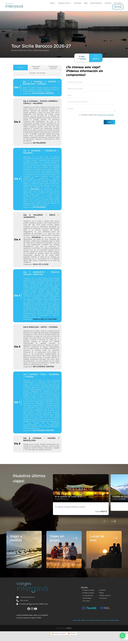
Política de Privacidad (88, 620)
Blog (101, 593)
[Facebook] (29, 609)
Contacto (103, 598)
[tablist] (37, 259)
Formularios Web (113, 620)
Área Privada (118, 7)
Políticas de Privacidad (105, 115)
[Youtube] (35, 609)
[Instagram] (32, 609)
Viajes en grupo (88, 593)
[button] (122, 635)
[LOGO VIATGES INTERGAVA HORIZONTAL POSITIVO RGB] (14, 2)
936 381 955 (24, 600)
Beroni (69, 628)
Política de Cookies (101, 620)
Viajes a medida (88, 590)
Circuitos (86, 601)
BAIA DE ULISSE (41, 264)
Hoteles (103, 590)
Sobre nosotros (105, 595)
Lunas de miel (88, 595)
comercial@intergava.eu (27, 597)
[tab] (20, 67)
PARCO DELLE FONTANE (45, 319)
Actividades (87, 598)
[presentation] (106, 521)
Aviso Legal (76, 620)
